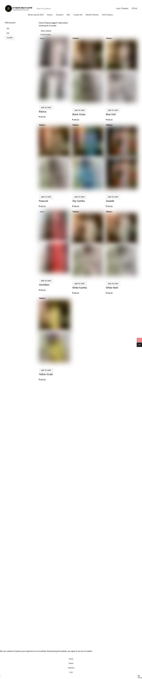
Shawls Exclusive (80, 629)
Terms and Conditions (12, 403)
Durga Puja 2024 (79, 454)
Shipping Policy (10, 411)
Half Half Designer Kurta (82, 475)
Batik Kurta (77, 438)
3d (74, 400)
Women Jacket (78, 637)
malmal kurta (78, 487)
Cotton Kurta (78, 450)
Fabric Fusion (78, 463)
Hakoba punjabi (79, 471)
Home (41, 23)
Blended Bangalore (80, 575)
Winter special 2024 (80, 625)
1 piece (75, 600)
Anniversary (77, 504)
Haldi (75, 521)
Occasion (76, 500)
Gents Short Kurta (80, 467)
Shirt (74, 621)
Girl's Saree (77, 425)
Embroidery (77, 417)
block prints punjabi (80, 442)
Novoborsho (77, 529)
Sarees (41, 396)
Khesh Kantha (78, 579)
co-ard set (76, 604)
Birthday (76, 508)
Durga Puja (77, 517)
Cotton (75, 550)
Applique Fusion (79, 546)
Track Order (131, 2)
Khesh (75, 583)
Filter (9, 38)
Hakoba (76, 408)
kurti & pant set (78, 612)
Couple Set (43, 403)
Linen (75, 587)
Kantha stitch (78, 633)
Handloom (77, 567)
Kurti (74, 608)
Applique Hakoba (79, 562)
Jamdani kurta (78, 479)
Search (110, 8)
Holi (74, 525)
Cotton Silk (77, 554)
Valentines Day (79, 533)
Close (42, 38)
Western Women (79, 596)
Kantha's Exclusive (80, 483)
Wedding (76, 537)
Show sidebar (46, 31)
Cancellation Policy (11, 415)
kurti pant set (78, 617)
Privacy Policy (10, 407)
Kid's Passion (78, 421)
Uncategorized (78, 592)
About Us (8, 399)
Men (40, 399)
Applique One (78, 433)
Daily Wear (77, 512)
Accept (4, 655)
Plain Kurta (77, 492)
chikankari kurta (79, 446)
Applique (76, 404)
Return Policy (9, 419)
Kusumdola (77, 413)
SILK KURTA (78, 496)
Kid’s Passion (43, 407)
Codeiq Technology (37, 646)
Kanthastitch (77, 571)
